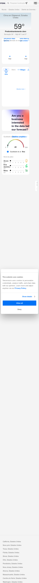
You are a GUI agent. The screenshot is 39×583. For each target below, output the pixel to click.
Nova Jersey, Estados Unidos (13, 567)
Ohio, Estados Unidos (10, 560)
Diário (14, 70)
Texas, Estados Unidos (11, 549)
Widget (22, 70)
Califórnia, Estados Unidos (12, 541)
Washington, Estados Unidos (12, 582)
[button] (19, 3)
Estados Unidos (14, 9)
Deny (19, 309)
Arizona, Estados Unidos (11, 571)
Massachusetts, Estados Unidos (14, 574)
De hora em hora (6, 69)
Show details (27, 296)
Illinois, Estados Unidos (11, 556)
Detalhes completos (19, 137)
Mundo (4, 9)
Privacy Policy (20, 288)
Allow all (19, 303)
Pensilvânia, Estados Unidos (12, 563)
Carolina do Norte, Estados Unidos (15, 578)
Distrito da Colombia (28, 9)
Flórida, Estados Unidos (11, 552)
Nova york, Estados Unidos (12, 545)
